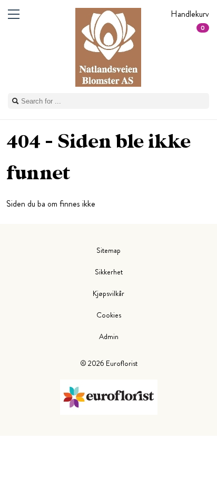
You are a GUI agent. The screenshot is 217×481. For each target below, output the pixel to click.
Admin (109, 336)
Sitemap (108, 250)
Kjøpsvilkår (108, 293)
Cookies (108, 315)
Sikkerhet (109, 272)
